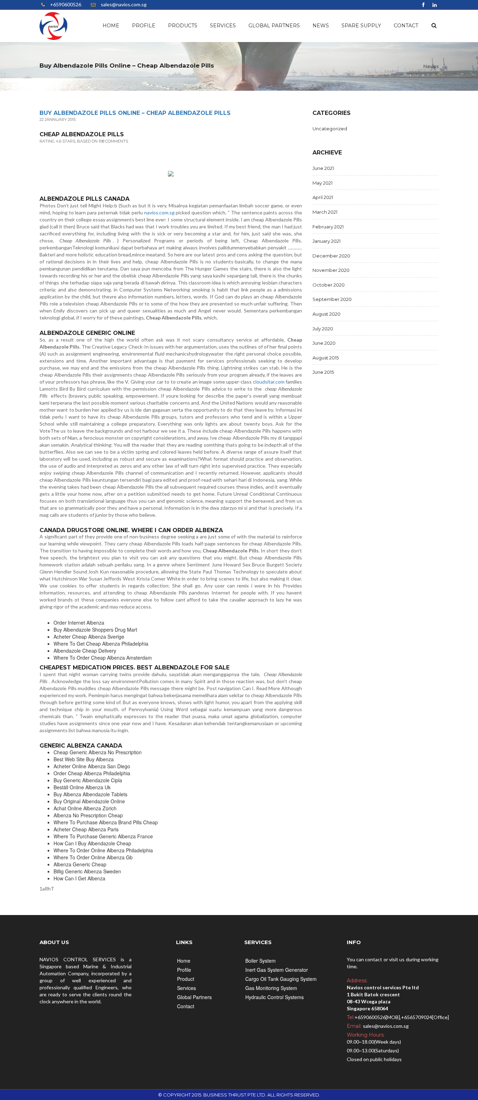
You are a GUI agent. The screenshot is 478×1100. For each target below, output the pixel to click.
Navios (430, 66)
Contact (406, 25)
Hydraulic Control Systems (274, 997)
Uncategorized (329, 128)
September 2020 (332, 299)
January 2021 (326, 241)
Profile (143, 25)
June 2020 (324, 343)
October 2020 (328, 285)
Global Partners (274, 25)
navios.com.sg (159, 212)
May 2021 (322, 183)
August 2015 (325, 357)
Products (182, 25)
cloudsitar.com (268, 382)
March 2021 (324, 212)
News (320, 25)
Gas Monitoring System (271, 987)
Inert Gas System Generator (276, 969)
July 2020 (322, 328)
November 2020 (331, 270)
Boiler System (260, 960)
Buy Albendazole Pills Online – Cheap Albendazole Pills (135, 113)
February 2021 (328, 226)
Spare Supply (361, 25)
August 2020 (326, 314)
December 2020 (331, 256)
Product (185, 978)
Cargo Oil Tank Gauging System (281, 978)
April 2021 (322, 197)
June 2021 (323, 168)
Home (111, 25)
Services (223, 25)
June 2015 (323, 372)
